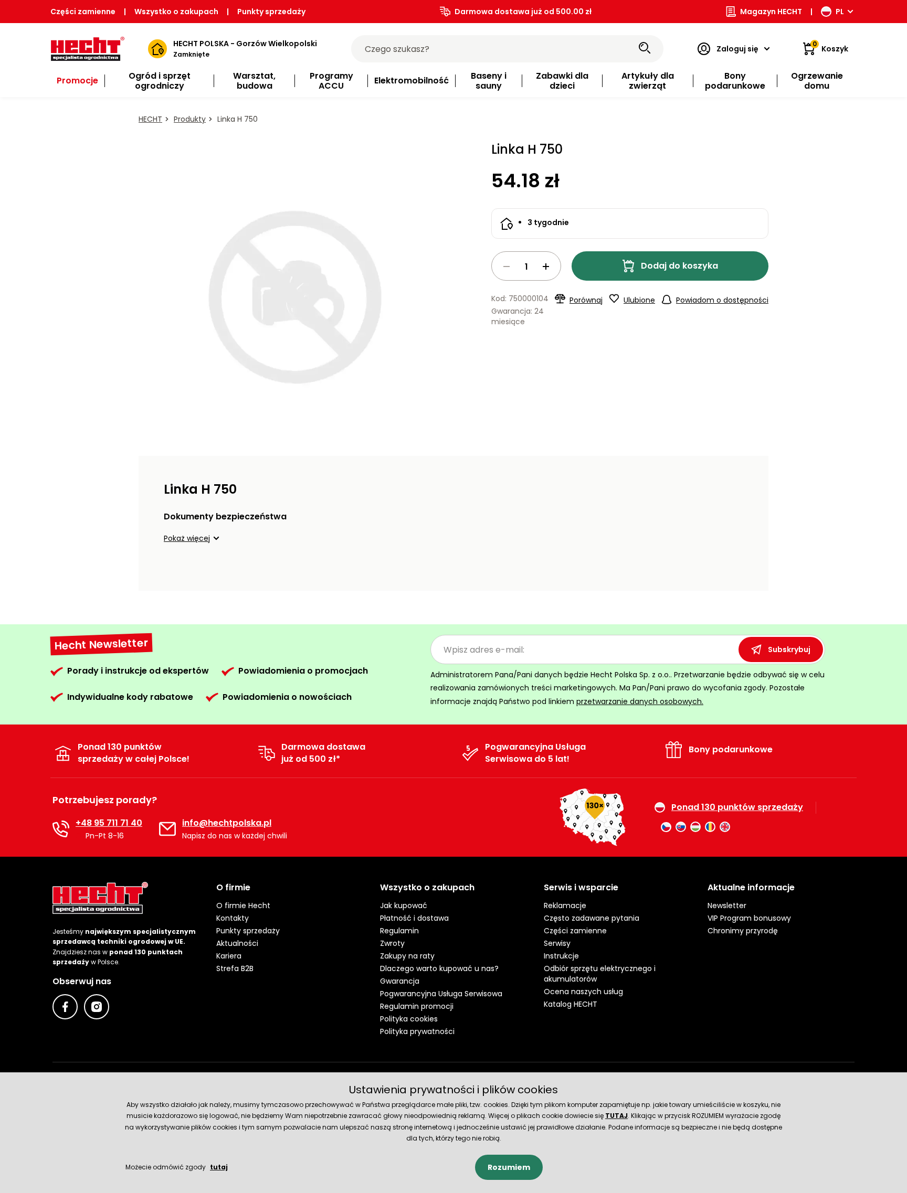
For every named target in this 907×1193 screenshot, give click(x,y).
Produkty (190, 119)
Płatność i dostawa (414, 918)
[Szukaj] (644, 48)
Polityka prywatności (417, 1031)
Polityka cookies (409, 1019)
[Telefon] (60, 829)
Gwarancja (399, 981)
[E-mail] (167, 829)
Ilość (526, 266)
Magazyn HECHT (771, 11)
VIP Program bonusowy (749, 918)
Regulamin (399, 930)
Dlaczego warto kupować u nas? (439, 968)
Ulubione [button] (639, 300)
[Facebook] (65, 1006)
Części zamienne (82, 11)
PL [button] (840, 11)
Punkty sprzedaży (271, 11)
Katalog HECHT (570, 1004)
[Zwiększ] (545, 266)
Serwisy (557, 943)
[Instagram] (96, 1006)
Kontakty (232, 918)
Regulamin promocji (417, 1006)
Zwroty (392, 943)
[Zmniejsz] (506, 266)
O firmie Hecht (243, 905)
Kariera (228, 956)
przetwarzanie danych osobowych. (639, 701)
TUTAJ (616, 1115)
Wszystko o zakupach (176, 11)
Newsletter (727, 905)
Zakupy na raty (407, 956)
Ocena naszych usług (583, 991)
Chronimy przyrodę (743, 930)
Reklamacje (565, 905)
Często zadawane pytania (591, 918)
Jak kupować (403, 905)
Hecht (150, 119)
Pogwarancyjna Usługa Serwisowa (441, 993)
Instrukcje (561, 956)
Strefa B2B (235, 968)
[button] (193, 538)
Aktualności (237, 943)
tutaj (219, 1167)
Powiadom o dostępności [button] (722, 300)
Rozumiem (509, 1167)
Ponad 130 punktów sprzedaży (737, 807)
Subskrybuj (789, 649)
